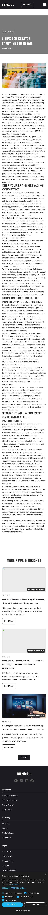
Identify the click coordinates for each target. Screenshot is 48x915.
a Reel (23, 254)
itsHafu (13, 463)
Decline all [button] (35, 905)
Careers (5, 828)
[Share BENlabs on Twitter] (32, 542)
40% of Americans (13, 125)
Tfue (40, 461)
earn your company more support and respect (20, 212)
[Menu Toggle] (44, 4)
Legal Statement (8, 870)
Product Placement (9, 795)
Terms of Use (7, 851)
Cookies (5, 865)
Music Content (8, 805)
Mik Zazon (13, 220)
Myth (4, 463)
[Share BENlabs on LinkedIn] (22, 542)
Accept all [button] (12, 905)
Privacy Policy (7, 861)
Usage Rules (7, 856)
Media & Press (8, 833)
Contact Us (6, 837)
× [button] (45, 875)
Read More (8, 621)
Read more (15, 884)
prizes (41, 472)
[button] (24, 888)
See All (24, 757)
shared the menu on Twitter (13, 480)
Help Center (7, 809)
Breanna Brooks (8, 336)
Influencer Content (9, 800)
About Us (6, 823)
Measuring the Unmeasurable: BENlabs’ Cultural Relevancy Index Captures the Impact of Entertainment (22, 664)
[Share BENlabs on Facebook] (11, 542)
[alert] (24, 893)
